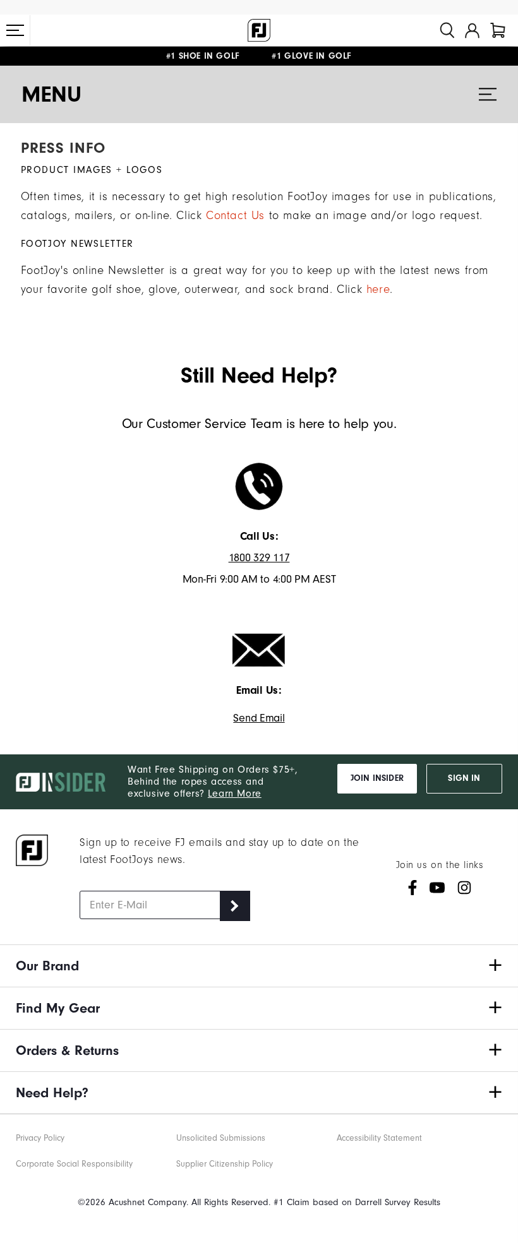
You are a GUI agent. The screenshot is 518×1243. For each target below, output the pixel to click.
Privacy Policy (40, 1138)
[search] (447, 30)
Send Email (258, 718)
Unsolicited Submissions (220, 1138)
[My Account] (472, 30)
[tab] (497, 30)
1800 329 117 (259, 557)
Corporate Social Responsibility (74, 1164)
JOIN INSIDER (377, 778)
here (378, 289)
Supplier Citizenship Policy (224, 1164)
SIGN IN (464, 778)
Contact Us (235, 215)
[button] (15, 30)
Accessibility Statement (379, 1138)
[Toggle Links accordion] (259, 966)
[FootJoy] (259, 30)
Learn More (235, 793)
